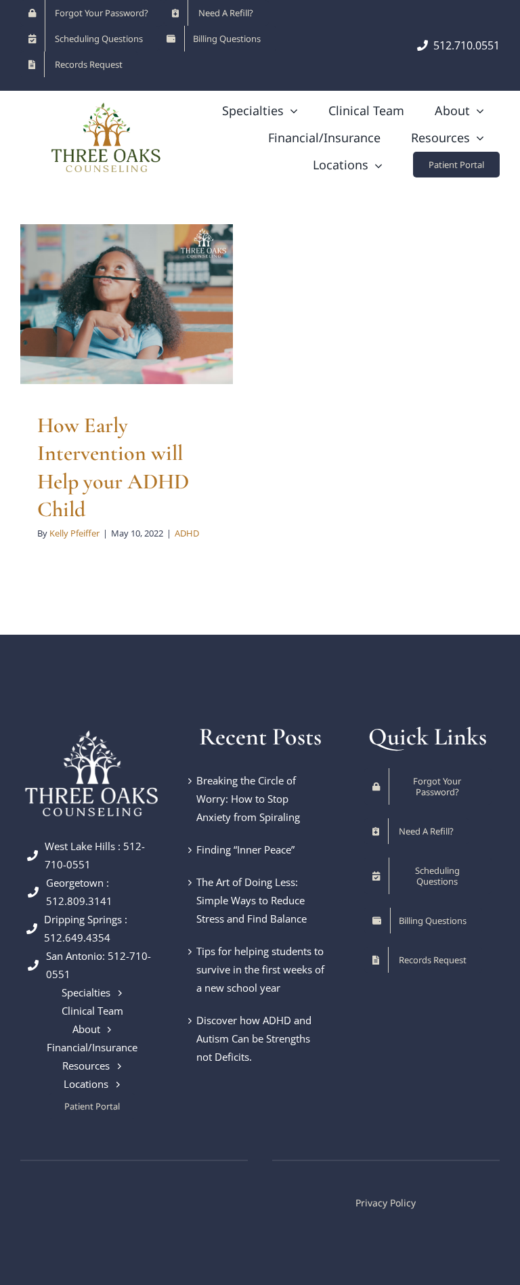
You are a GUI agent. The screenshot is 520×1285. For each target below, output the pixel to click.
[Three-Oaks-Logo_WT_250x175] (92, 727)
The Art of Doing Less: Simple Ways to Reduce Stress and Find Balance (251, 900)
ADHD (126, 341)
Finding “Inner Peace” (245, 849)
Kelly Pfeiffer (74, 533)
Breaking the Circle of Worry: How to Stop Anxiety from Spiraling (248, 799)
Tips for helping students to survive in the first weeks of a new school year (260, 969)
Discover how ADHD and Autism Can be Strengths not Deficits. (253, 1038)
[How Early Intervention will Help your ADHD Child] (126, 304)
